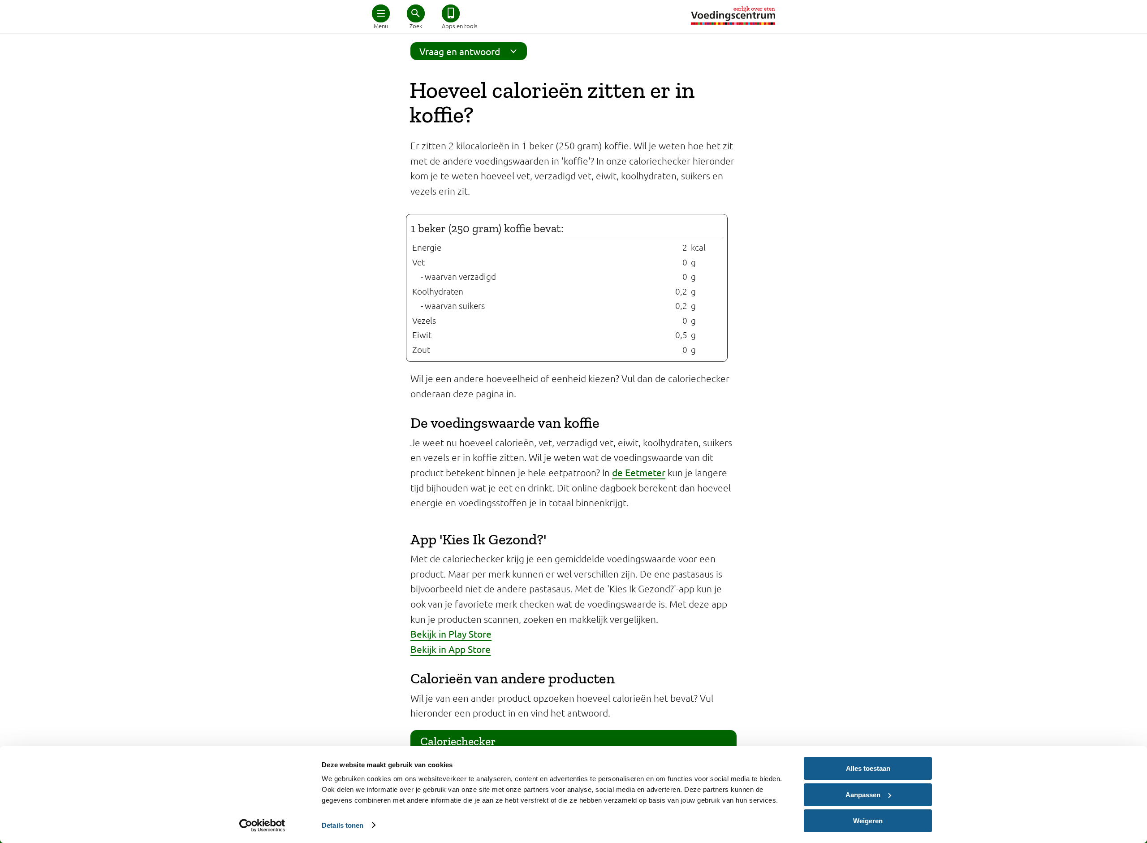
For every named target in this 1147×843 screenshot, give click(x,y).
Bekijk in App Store (450, 649)
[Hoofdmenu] (381, 13)
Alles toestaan (868, 768)
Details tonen (342, 825)
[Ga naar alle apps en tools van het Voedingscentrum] (451, 13)
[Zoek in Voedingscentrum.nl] (416, 13)
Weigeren (868, 821)
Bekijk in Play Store (451, 633)
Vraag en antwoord (459, 51)
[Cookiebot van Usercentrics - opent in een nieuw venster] (262, 825)
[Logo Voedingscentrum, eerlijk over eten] (733, 15)
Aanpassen (862, 795)
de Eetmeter (638, 472)
